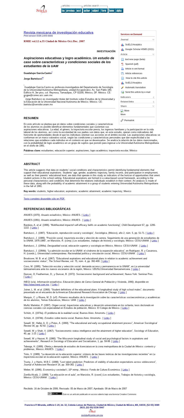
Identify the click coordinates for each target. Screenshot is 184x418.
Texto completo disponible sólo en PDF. (44, 198)
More (126, 111)
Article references (133, 73)
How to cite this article (136, 78)
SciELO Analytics (133, 44)
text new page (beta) (135, 59)
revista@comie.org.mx (92, 415)
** (42, 78)
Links (86, 215)
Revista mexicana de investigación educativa (58, 32)
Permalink (129, 120)
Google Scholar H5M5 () (139, 49)
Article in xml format (134, 68)
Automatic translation (135, 87)
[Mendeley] (122, 111)
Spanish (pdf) (131, 64)
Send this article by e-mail (137, 92)
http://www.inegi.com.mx (36, 284)
